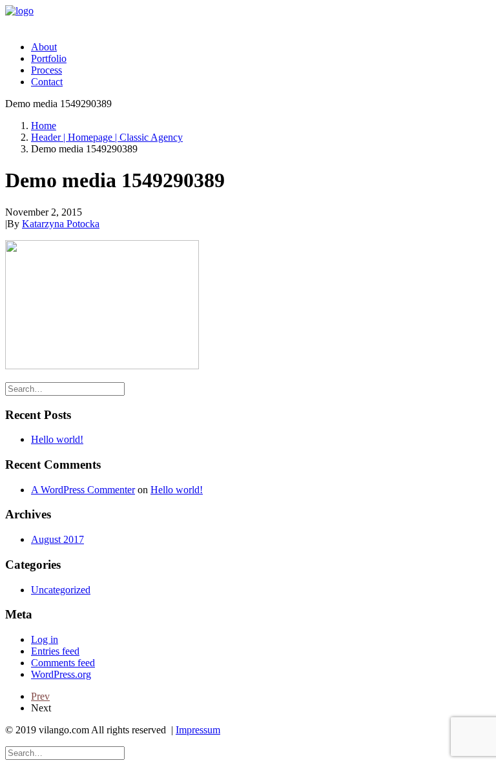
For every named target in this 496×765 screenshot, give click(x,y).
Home (43, 125)
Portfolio (49, 58)
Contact (47, 81)
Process (46, 70)
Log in (44, 639)
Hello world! (57, 439)
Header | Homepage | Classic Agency (107, 137)
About (44, 46)
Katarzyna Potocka (60, 223)
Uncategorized (60, 589)
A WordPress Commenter (83, 489)
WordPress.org (61, 674)
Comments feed (63, 662)
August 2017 (57, 539)
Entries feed (55, 651)
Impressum (198, 729)
